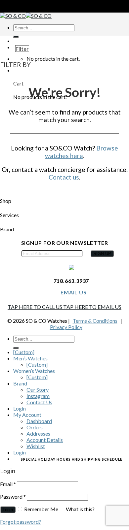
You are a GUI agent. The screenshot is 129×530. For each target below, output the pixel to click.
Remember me (41, 509)
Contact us (64, 177)
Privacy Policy (66, 327)
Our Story (37, 389)
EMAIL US (73, 292)
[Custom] (23, 352)
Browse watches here (81, 151)
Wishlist (35, 446)
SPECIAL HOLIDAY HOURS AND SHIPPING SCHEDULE (71, 459)
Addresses (38, 433)
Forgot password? (20, 521)
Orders (34, 427)
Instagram (38, 396)
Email (8, 484)
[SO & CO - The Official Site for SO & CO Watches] (26, 16)
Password (13, 496)
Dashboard (39, 421)
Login (19, 408)
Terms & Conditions (95, 320)
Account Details (44, 440)
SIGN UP (102, 253)
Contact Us (39, 402)
